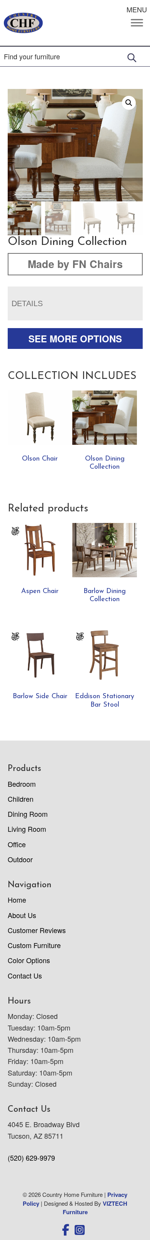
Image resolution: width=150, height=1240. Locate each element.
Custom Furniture (34, 945)
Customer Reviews (37, 930)
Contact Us (25, 975)
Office (17, 844)
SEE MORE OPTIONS (75, 338)
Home (17, 900)
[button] (129, 103)
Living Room (27, 829)
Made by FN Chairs (75, 263)
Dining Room (28, 814)
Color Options (29, 960)
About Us (22, 915)
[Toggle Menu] (137, 23)
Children (20, 799)
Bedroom (22, 784)
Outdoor (20, 859)
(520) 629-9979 (31, 1158)
